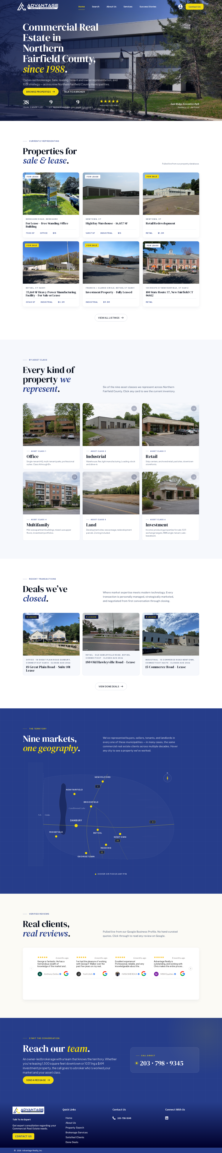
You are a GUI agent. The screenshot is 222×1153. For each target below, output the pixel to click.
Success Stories (148, 6)
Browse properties (38, 91)
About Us (111, 6)
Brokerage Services (77, 1132)
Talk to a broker (74, 91)
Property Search (75, 1127)
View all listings (109, 317)
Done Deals (72, 1142)
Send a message (36, 1080)
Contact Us (195, 6)
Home (81, 6)
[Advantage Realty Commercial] (37, 6)
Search (95, 6)
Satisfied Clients (75, 1137)
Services (128, 6)
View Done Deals (109, 686)
